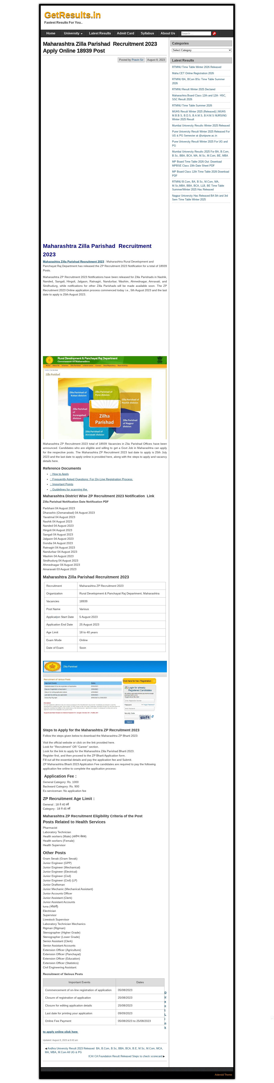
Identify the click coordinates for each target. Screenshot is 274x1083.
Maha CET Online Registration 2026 (193, 73)
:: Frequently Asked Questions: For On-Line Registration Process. (91, 479)
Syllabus (147, 33)
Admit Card (125, 33)
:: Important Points (61, 484)
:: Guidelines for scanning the (69, 489)
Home (50, 33)
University (71, 33)
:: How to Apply (59, 474)
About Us (168, 33)
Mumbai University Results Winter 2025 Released (201, 125)
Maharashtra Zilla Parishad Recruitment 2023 (73, 261)
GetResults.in (72, 15)
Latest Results (100, 33)
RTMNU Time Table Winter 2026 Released (196, 67)
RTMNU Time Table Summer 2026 (192, 105)
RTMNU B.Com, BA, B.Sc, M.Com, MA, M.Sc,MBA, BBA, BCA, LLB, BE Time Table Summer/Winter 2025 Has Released (198, 185)
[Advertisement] (105, 93)
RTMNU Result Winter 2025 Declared (193, 89)
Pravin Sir (137, 59)
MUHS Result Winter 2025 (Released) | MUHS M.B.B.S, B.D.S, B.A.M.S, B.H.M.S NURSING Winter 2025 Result (199, 115)
